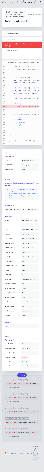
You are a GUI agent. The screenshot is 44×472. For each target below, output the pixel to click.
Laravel (29, 453)
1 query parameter (12, 388)
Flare (36, 450)
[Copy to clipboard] (37, 160)
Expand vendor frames (13, 33)
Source (13, 453)
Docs (21, 453)
